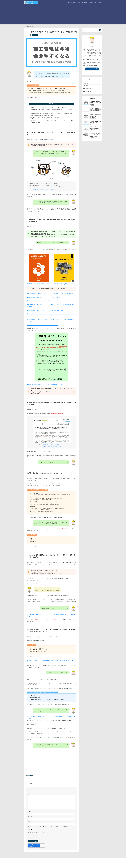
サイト (29, 821)
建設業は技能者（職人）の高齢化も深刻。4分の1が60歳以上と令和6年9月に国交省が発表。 (52, 113)
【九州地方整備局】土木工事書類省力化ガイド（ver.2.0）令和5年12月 (42, 325)
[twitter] (92, 72)
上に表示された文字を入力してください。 (36, 832)
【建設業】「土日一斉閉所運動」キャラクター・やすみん (42, 189)
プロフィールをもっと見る (92, 68)
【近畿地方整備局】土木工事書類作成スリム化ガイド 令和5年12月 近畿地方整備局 (45, 310)
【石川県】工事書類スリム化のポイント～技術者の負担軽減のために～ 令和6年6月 (45, 384)
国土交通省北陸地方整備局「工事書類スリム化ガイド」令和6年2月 (39, 283)
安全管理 (86, 85)
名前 (29, 811)
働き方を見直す (87, 83)
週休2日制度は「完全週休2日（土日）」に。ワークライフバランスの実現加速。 (50, 107)
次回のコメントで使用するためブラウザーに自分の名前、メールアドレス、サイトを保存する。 (49, 826)
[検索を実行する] (100, 30)
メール (30, 816)
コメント (30, 794)
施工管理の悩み (30, 775)
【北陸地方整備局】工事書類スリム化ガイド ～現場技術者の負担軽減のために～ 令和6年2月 (47, 301)
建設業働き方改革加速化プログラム (59, 484)
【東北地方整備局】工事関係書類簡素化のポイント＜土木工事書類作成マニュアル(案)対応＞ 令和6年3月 (50, 293)
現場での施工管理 (88, 91)
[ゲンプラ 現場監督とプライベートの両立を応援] (31, 2)
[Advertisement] (63, 15)
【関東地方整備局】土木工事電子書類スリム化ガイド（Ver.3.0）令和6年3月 (43, 297)
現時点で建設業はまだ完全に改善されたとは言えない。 (44, 115)
